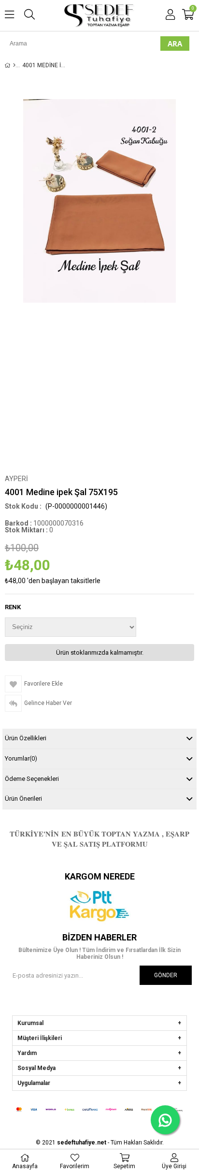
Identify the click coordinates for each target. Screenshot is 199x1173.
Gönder (165, 975)
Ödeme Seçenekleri (32, 778)
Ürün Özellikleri (25, 738)
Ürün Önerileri (23, 798)
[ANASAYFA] (14, 65)
